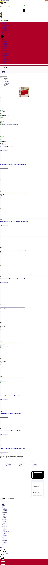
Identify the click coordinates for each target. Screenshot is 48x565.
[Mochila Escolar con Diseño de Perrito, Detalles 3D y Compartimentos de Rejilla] (24, 374)
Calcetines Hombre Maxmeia (6, 25)
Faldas (4, 527)
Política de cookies (8, 465)
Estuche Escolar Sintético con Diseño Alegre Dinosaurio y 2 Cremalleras (10, 430)
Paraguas (4, 57)
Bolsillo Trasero (5, 41)
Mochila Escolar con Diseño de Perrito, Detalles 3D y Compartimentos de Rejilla (11, 377)
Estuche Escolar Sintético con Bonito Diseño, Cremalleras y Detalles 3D (10, 413)
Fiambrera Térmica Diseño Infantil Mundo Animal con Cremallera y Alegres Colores (12, 448)
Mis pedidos (20, 464)
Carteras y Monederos (5, 54)
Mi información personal (22, 463)
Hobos (4, 48)
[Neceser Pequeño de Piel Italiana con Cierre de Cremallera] (9, 124)
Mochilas (4, 516)
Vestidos (4, 530)
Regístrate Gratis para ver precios (4, 123)
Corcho (4, 47)
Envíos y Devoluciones (8, 464)
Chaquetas (4, 61)
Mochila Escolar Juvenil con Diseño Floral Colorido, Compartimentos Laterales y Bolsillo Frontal (14, 221)
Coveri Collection (5, 55)
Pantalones (4, 62)
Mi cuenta (3, 546)
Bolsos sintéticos (5, 46)
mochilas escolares (18, 457)
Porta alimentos (5, 30)
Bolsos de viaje (4, 28)
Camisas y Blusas (5, 60)
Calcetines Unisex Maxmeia (6, 26)
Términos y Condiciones (8, 463)
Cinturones (4, 521)
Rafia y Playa (4, 50)
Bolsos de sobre (5, 45)
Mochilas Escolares (7, 82)
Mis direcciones (21, 465)
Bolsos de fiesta (5, 43)
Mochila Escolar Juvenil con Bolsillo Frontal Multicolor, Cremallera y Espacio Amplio (12, 307)
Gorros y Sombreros (5, 522)
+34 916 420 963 (35, 464)
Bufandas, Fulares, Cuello (6, 53)
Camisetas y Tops (5, 526)
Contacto (7, 466)
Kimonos (4, 528)
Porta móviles (4, 49)
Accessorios (4, 40)
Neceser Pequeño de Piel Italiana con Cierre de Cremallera (8, 146)
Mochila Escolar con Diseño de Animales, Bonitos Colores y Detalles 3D (10, 342)
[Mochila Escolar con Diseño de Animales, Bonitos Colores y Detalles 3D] (24, 339)
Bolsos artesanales (5, 509)
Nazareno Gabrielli (5, 542)
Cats (3, 538)
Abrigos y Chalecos (5, 59)
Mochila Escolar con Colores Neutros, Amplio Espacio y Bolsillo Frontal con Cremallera (13, 164)
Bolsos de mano (5, 44)
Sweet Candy (4, 543)
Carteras (4, 514)
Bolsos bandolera (5, 42)
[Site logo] (4, 4)
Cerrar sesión (20, 466)
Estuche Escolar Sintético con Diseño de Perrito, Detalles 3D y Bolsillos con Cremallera (12, 395)
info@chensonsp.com (35, 465)
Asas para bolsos (5, 519)
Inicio (1, 73)
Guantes (4, 56)
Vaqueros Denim (5, 529)
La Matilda (4, 541)
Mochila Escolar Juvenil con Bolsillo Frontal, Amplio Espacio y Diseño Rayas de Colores (13, 278)
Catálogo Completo (4, 73)
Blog (33, 466)
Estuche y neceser (5, 535)
